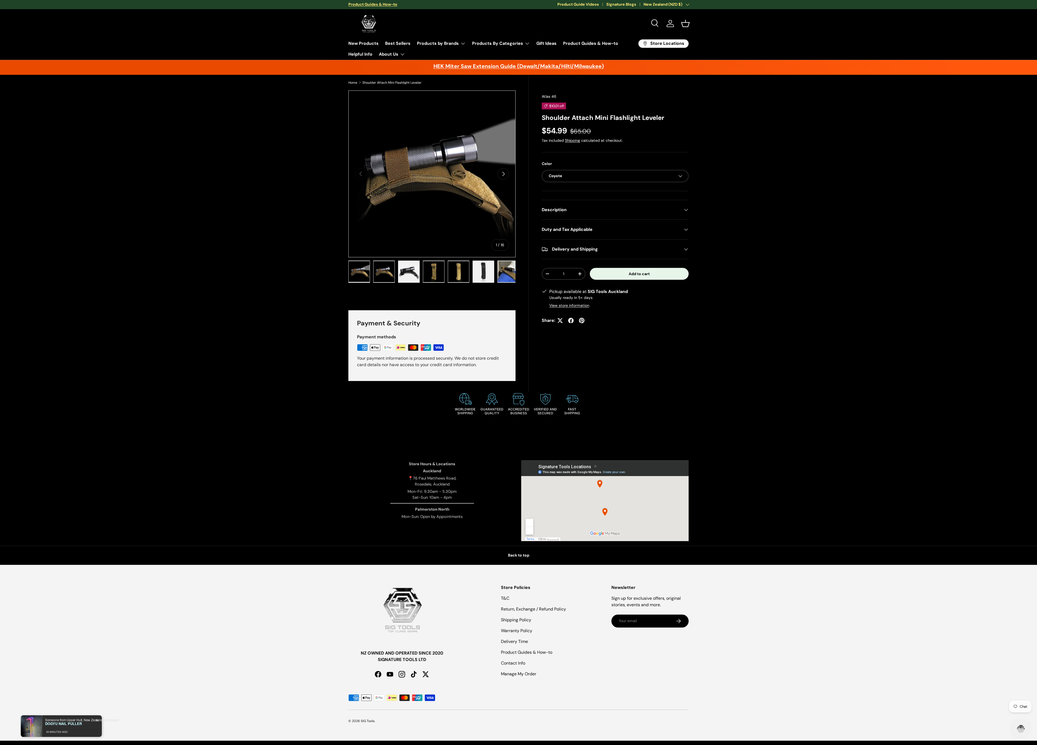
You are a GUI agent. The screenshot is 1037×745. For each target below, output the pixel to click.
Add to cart (639, 273)
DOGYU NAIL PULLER (63, 724)
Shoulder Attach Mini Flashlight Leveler (392, 82)
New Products (363, 43)
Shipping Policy (516, 620)
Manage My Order (518, 674)
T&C (505, 598)
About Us (388, 54)
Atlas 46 (549, 96)
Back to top (518, 555)
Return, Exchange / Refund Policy (533, 609)
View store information (569, 305)
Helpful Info (360, 54)
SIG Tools (368, 721)
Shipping (572, 140)
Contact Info (513, 663)
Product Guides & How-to (590, 43)
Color (547, 163)
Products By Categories (497, 43)
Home (352, 82)
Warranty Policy (516, 630)
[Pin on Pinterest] (581, 320)
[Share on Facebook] (570, 320)
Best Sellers (397, 43)
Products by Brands (438, 43)
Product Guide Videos (578, 4)
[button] (685, 23)
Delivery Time (514, 641)
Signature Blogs (621, 4)
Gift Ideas (546, 43)
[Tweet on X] (560, 320)
